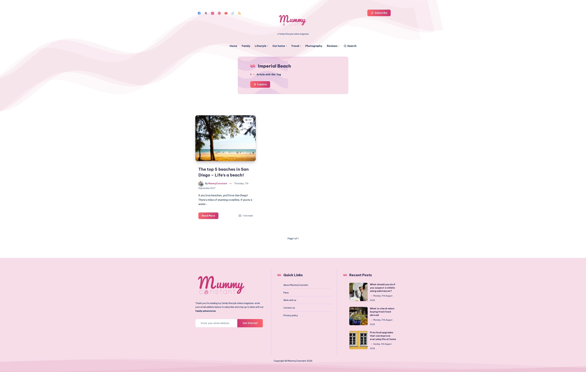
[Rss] (239, 13)
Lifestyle (260, 46)
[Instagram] (212, 13)
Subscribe (380, 12)
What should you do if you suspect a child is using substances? (382, 288)
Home (233, 46)
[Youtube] (226, 13)
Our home (278, 46)
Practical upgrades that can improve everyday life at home (383, 336)
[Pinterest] (219, 13)
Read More (210, 216)
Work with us (289, 300)
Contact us (289, 307)
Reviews (332, 46)
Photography (313, 46)
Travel (295, 46)
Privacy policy (290, 315)
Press (286, 292)
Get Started (250, 323)
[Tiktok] (232, 13)
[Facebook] (199, 13)
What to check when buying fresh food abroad (382, 312)
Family (246, 46)
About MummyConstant (295, 285)
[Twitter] (206, 13)
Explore (262, 84)
